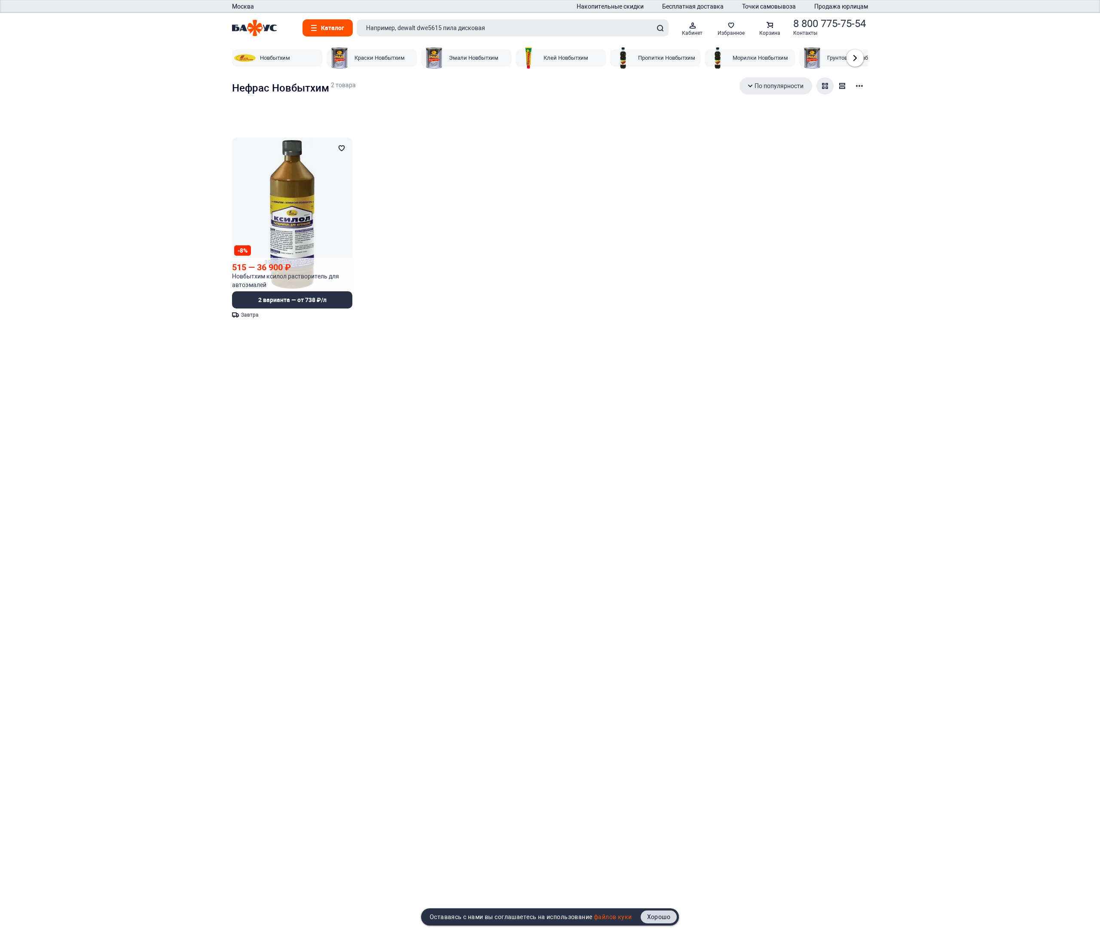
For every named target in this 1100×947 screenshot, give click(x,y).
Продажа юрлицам (841, 6)
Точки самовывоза (769, 6)
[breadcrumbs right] (855, 58)
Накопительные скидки (610, 6)
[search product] (660, 28)
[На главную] (254, 28)
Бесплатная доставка (693, 6)
